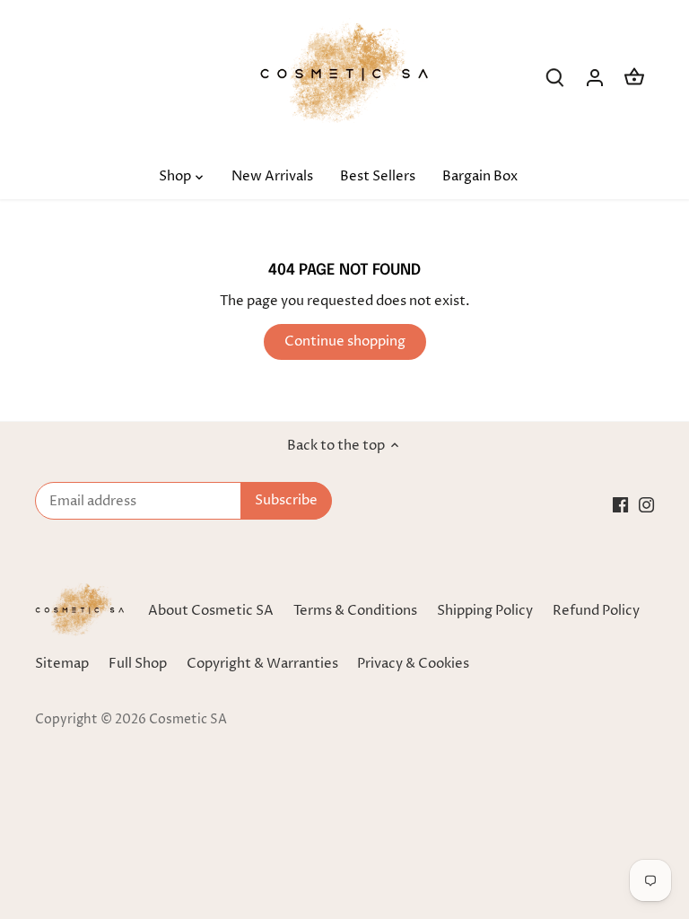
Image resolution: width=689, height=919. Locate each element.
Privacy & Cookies (413, 663)
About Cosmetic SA (211, 610)
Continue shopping (345, 341)
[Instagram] (646, 504)
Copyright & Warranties (262, 663)
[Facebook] (620, 504)
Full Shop (138, 663)
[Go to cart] (634, 77)
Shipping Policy (485, 610)
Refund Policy (596, 610)
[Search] (555, 77)
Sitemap (62, 663)
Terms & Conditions (355, 610)
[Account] (595, 77)
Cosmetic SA (188, 720)
